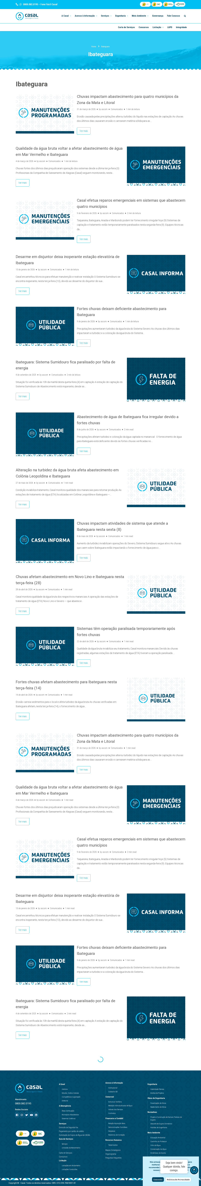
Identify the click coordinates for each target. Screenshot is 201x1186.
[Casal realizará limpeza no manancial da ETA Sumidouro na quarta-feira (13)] (156, 1123)
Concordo (157, 1179)
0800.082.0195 (30, 4)
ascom (104, 109)
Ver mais (82, 129)
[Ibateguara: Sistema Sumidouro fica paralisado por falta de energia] (156, 379)
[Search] (185, 16)
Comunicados (117, 109)
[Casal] (27, 16)
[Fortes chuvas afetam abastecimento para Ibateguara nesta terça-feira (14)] (156, 699)
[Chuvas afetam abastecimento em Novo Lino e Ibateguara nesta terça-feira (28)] (156, 594)
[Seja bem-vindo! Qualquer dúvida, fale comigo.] (194, 1171)
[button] (70, 15)
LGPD (169, 27)
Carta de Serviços (126, 27)
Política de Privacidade (178, 1179)
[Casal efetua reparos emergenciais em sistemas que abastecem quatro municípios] (45, 220)
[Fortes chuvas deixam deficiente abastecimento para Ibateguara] (45, 326)
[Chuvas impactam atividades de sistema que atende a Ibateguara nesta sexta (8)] (45, 541)
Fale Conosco (173, 16)
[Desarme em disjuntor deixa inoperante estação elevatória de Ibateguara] (156, 274)
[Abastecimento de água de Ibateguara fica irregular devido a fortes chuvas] (45, 434)
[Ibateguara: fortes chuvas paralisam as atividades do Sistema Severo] (45, 1071)
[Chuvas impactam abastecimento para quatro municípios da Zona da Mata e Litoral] (45, 114)
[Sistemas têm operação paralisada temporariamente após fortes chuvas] (45, 646)
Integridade (181, 27)
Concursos (144, 27)
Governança (157, 16)
